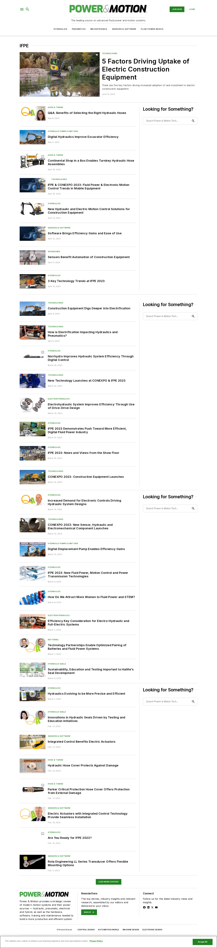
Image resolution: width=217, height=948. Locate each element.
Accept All (202, 942)
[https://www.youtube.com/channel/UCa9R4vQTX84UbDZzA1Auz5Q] (156, 907)
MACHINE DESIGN (131, 929)
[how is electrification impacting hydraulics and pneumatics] (32, 332)
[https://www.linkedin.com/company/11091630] (148, 907)
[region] (108, 942)
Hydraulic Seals (57, 664)
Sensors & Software (124, 29)
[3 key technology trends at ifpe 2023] (32, 281)
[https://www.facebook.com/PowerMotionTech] (144, 907)
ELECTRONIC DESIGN (152, 929)
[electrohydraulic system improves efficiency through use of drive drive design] (32, 405)
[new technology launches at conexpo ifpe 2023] (32, 381)
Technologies (109, 53)
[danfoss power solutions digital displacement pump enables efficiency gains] (32, 549)
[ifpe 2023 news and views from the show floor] (32, 453)
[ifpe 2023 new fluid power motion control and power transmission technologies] (32, 573)
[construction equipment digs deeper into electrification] (32, 309)
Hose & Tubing (55, 107)
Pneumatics (79, 29)
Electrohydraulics (59, 399)
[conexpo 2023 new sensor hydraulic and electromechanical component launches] (32, 525)
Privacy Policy (96, 941)
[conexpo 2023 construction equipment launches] (32, 477)
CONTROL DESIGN (86, 929)
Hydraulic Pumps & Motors (63, 131)
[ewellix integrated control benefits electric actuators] (32, 742)
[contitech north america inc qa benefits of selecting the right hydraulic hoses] (32, 113)
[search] (27, 9)
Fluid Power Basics (152, 29)
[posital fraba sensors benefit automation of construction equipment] (32, 257)
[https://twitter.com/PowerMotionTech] (152, 907)
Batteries (53, 640)
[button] (22, 9)
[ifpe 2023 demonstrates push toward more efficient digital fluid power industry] (32, 429)
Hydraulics (60, 29)
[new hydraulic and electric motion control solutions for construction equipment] (32, 209)
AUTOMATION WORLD (108, 929)
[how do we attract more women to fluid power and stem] (32, 597)
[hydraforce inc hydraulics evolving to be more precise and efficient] (32, 694)
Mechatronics (98, 29)
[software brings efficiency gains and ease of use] (32, 233)
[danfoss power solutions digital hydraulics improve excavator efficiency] (32, 137)
